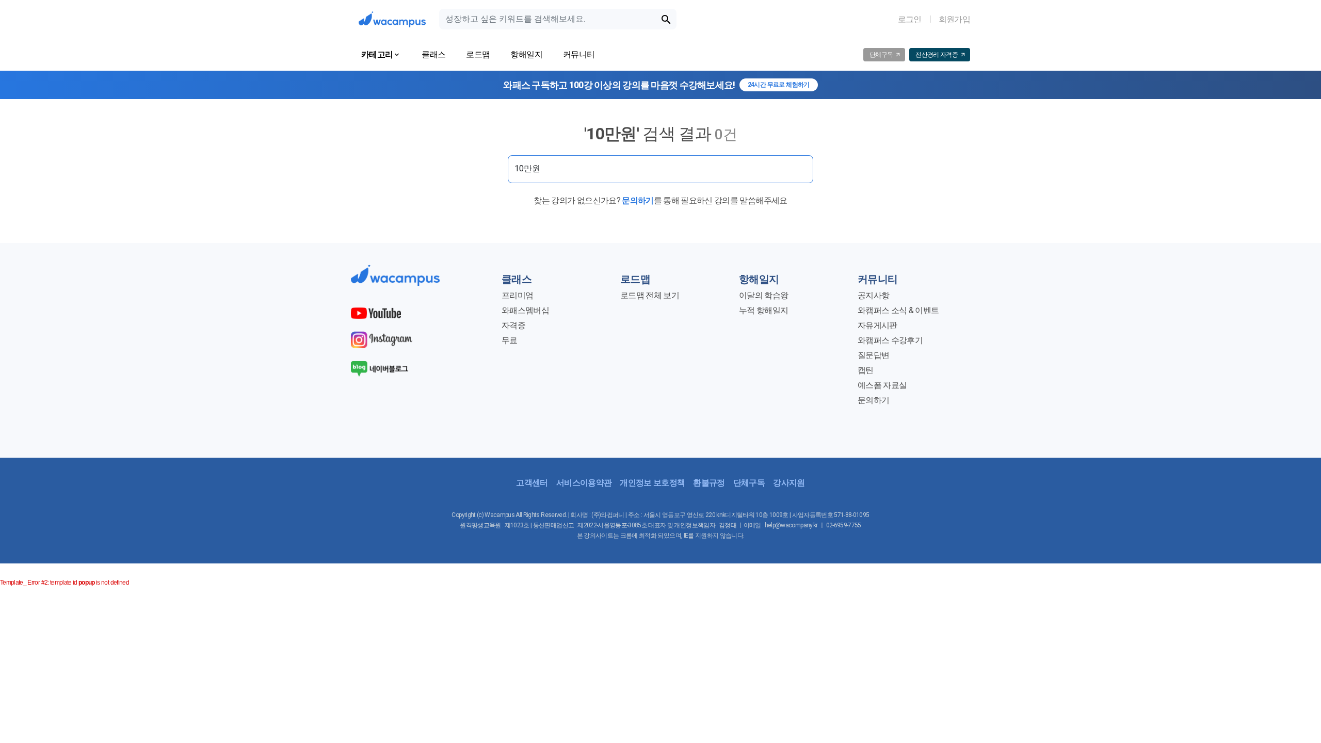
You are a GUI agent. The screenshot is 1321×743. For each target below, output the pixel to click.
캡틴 (866, 370)
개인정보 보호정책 (652, 483)
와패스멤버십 (525, 310)
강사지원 (788, 483)
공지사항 (873, 295)
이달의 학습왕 (763, 295)
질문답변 (873, 355)
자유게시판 (877, 325)
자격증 (513, 325)
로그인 (910, 19)
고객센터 (531, 483)
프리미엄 (517, 295)
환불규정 (708, 483)
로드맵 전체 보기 (649, 295)
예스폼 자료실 (882, 385)
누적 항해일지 (763, 310)
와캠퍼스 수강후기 (890, 340)
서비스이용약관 (583, 483)
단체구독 (749, 483)
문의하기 (637, 200)
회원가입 (954, 19)
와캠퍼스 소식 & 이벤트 (898, 310)
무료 (510, 340)
